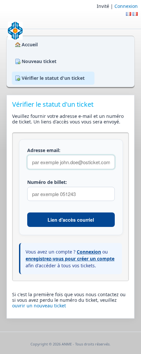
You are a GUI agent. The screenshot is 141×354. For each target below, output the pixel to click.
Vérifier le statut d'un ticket (53, 78)
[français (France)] (128, 14)
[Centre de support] (15, 31)
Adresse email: (43, 150)
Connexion (126, 6)
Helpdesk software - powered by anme (70, 350)
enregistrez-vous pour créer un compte (70, 258)
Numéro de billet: (47, 182)
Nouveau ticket (39, 61)
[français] (135, 14)
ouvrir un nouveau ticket (39, 305)
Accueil (30, 44)
